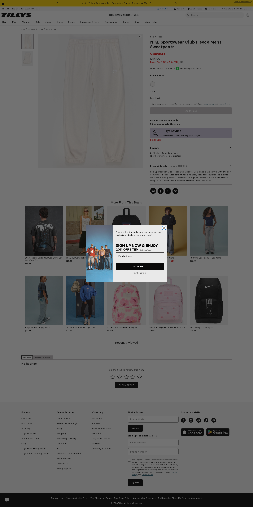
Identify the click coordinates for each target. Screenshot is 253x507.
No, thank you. (139, 273)
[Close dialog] (164, 228)
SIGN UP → (140, 266)
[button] (230, 228)
